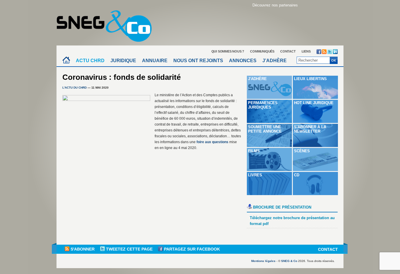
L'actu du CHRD (74, 87)
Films (254, 151)
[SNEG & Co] (107, 24)
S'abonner (83, 249)
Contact (288, 51)
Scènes (302, 151)
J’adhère (274, 60)
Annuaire (154, 60)
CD (296, 175)
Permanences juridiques (263, 105)
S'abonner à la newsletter (310, 129)
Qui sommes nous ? (228, 51)
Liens (306, 51)
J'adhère (257, 79)
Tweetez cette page (129, 249)
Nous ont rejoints (198, 60)
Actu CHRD (90, 60)
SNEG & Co (289, 261)
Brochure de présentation (282, 207)
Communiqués (262, 51)
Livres (255, 175)
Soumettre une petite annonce (265, 129)
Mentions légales (263, 261)
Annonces (243, 60)
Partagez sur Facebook (191, 249)
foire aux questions (212, 142)
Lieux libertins (310, 79)
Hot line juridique (314, 103)
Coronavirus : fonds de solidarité (121, 77)
